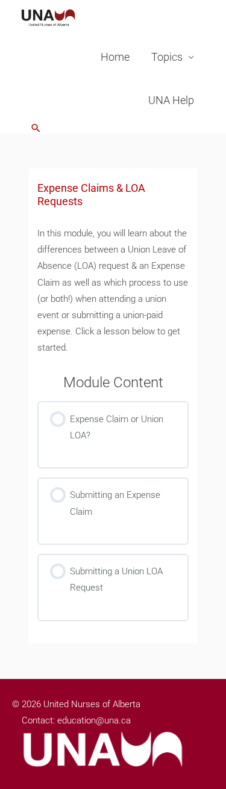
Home (115, 57)
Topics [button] (167, 57)
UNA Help (171, 100)
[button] (36, 128)
